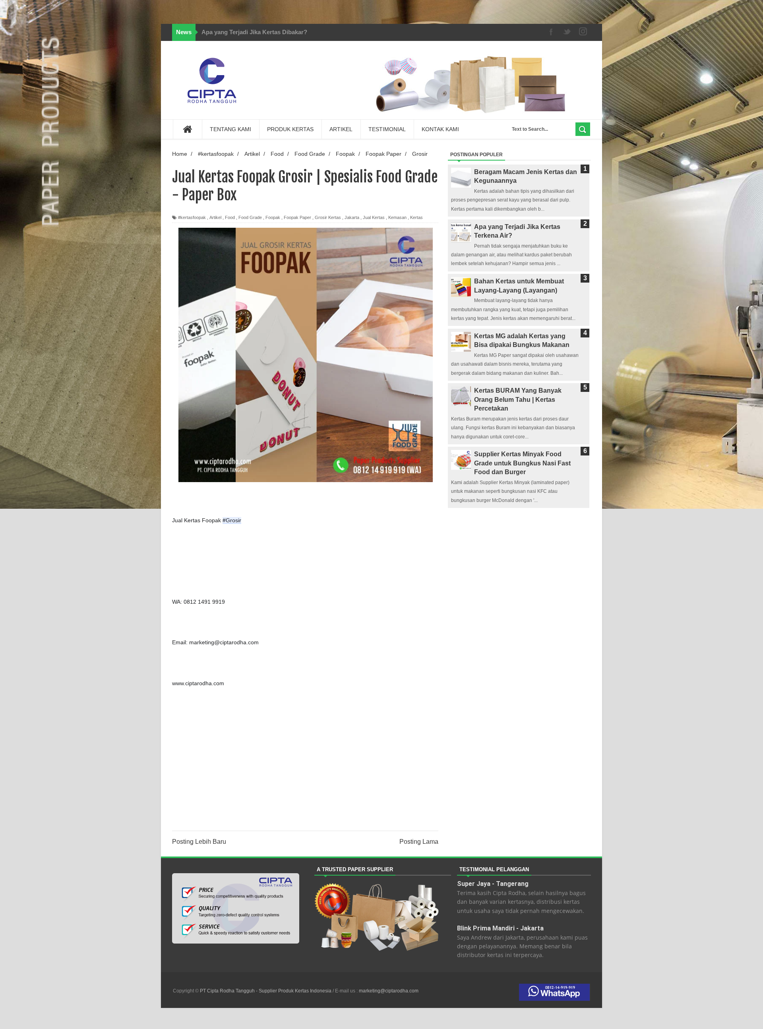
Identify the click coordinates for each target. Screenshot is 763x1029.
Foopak (272, 217)
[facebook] (551, 32)
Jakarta (352, 217)
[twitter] (567, 32)
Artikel (215, 217)
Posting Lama (418, 841)
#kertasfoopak (192, 217)
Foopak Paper (297, 217)
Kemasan (397, 217)
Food (230, 217)
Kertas (416, 217)
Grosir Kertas (328, 217)
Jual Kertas (374, 217)
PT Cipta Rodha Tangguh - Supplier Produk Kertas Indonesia (266, 991)
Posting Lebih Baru (199, 841)
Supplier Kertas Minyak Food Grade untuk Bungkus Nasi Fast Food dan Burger (522, 463)
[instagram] (583, 32)
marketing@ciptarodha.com (388, 991)
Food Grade (250, 217)
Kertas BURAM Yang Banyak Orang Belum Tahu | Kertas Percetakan (518, 399)
